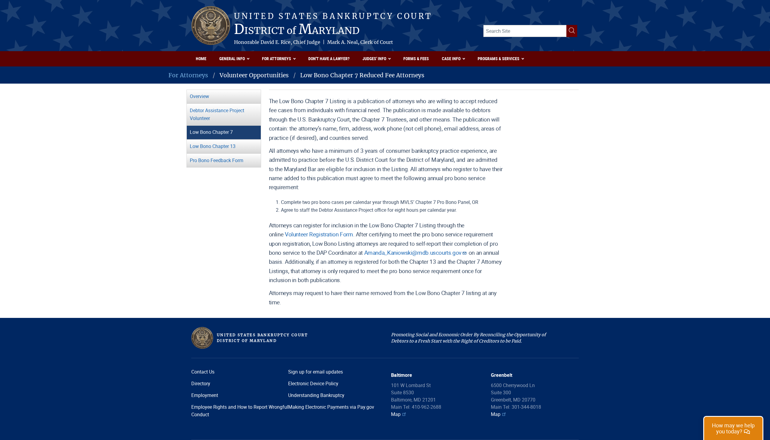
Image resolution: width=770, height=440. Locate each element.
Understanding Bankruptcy (316, 395)
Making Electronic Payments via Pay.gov (331, 407)
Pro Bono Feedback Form (216, 160)
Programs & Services (498, 58)
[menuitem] (203, 58)
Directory (200, 383)
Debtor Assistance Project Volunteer (217, 114)
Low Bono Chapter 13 (213, 146)
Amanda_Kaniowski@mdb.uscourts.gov (412, 253)
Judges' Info (374, 58)
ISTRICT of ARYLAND (296, 30)
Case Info (451, 58)
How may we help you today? (733, 428)
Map (396, 414)
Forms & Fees (416, 58)
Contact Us (202, 371)
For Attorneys (276, 58)
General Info (232, 58)
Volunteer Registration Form (319, 234)
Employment (204, 395)
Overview (199, 96)
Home (201, 58)
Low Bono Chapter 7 (211, 132)
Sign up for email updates (315, 371)
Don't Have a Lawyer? (329, 58)
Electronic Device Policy (313, 383)
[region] (733, 428)
